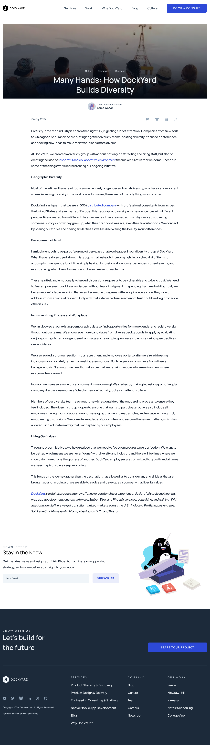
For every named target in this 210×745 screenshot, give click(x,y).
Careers (133, 708)
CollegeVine (176, 715)
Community (104, 70)
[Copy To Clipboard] (175, 119)
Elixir (74, 715)
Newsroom (135, 715)
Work (89, 8)
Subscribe (105, 578)
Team (131, 700)
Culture (152, 8)
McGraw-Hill (176, 692)
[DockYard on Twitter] (13, 698)
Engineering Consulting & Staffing (94, 700)
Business (120, 70)
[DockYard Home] (15, 679)
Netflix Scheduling (180, 708)
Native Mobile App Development (93, 708)
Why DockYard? (82, 723)
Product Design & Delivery (89, 692)
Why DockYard (112, 8)
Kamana (173, 700)
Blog (135, 8)
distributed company (102, 205)
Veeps (172, 685)
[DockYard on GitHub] (46, 698)
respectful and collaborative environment (87, 160)
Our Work (177, 677)
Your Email (12, 578)
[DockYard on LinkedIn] (29, 698)
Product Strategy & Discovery (92, 685)
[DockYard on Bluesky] (21, 698)
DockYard (38, 493)
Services (70, 8)
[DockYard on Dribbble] (37, 698)
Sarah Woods (105, 108)
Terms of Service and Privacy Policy (20, 713)
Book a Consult (186, 8)
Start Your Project (177, 647)
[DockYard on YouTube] (5, 698)
